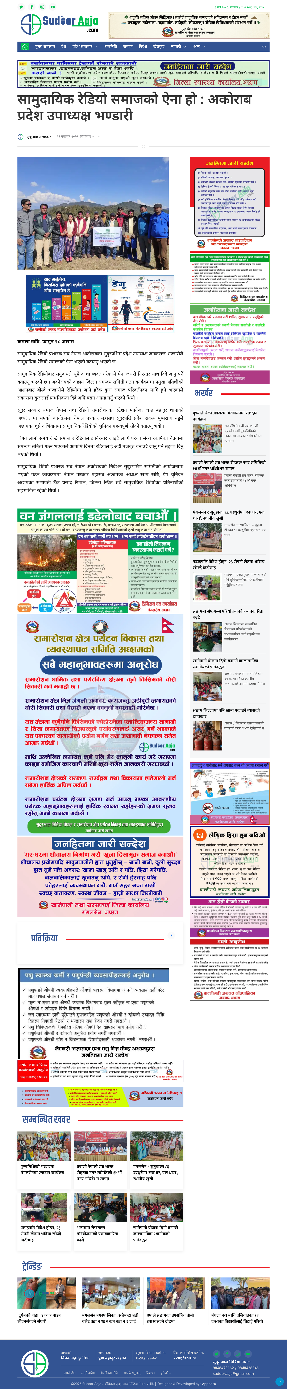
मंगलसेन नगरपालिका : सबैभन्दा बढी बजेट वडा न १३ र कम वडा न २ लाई (110, 1318)
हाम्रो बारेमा (88, 1373)
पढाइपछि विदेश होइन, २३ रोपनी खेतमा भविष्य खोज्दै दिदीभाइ (41, 1234)
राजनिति (111, 46)
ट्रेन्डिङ (32, 1267)
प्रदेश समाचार (82, 46)
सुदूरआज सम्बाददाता (39, 137)
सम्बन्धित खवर (46, 1120)
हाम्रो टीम (69, 1373)
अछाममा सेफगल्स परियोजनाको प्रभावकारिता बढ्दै (97, 1234)
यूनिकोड (166, 1373)
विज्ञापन (150, 1373)
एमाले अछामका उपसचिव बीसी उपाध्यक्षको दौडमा (170, 1318)
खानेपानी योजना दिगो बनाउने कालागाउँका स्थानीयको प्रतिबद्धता (155, 1234)
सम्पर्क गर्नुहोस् (132, 1373)
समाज (128, 46)
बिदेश (143, 46)
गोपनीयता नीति (109, 1373)
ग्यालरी (176, 46)
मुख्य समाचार (45, 46)
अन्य (197, 46)
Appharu (209, 1384)
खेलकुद (159, 46)
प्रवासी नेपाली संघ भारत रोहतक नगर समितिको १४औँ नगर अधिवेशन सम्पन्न (99, 1173)
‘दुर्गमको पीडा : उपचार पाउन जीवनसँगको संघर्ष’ (39, 1318)
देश (63, 46)
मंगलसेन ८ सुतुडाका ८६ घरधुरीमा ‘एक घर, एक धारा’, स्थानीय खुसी (155, 1173)
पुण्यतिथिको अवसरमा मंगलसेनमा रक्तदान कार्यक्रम (42, 1169)
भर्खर (204, 393)
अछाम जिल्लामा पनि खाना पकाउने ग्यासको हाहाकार (226, 713)
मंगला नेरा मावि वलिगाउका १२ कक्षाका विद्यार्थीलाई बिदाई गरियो (237, 1318)
